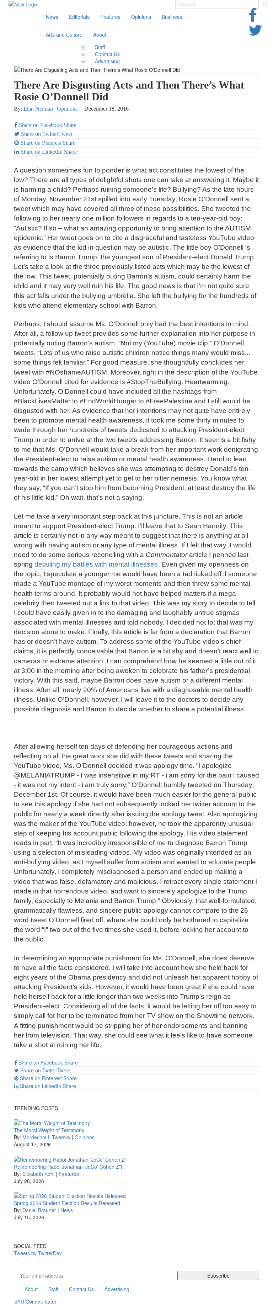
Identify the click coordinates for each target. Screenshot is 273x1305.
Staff (100, 47)
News (52, 16)
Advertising (107, 61)
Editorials (79, 16)
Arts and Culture (64, 34)
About (99, 34)
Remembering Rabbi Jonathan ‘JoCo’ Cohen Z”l (68, 1166)
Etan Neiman (38, 109)
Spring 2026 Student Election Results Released (67, 1202)
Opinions (141, 16)
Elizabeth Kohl (38, 1173)
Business (172, 16)
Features (110, 16)
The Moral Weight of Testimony (49, 1130)
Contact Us (107, 54)
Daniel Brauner (39, 1210)
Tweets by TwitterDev (38, 1253)
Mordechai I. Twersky (46, 1137)
